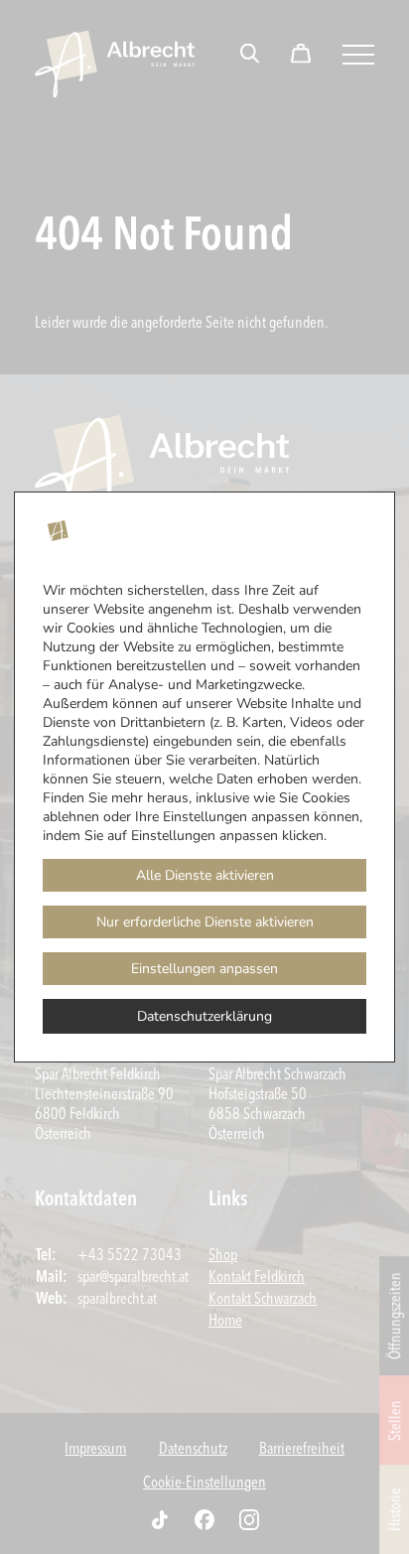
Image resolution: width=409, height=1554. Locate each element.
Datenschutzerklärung (204, 1016)
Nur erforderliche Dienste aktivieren (205, 922)
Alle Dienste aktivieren (205, 875)
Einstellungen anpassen (204, 968)
